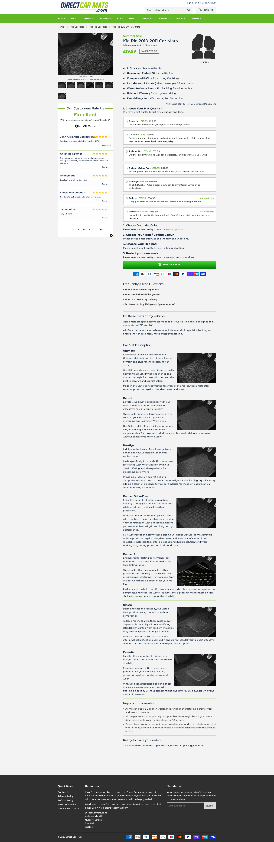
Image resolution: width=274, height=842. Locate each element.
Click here (129, 745)
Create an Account (207, 3)
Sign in (190, 3)
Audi (73, 18)
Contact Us (64, 792)
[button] (68, 229)
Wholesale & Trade (68, 808)
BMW (87, 18)
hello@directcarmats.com (113, 807)
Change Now (151, 45)
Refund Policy (66, 800)
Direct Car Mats (73, 837)
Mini (132, 18)
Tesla (179, 18)
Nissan (147, 18)
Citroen (104, 18)
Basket (208, 10)
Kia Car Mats (77, 27)
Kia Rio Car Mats (98, 27)
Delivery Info (210, 104)
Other (195, 18)
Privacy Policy (65, 796)
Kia (119, 18)
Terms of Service (67, 804)
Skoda (163, 18)
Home (61, 18)
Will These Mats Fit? (175, 104)
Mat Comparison (195, 104)
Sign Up (210, 806)
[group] (85, 142)
